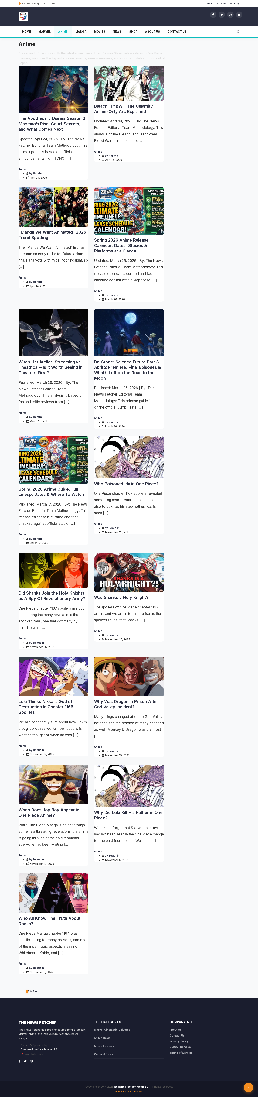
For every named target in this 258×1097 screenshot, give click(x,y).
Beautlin (114, 528)
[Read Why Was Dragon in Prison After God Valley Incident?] (129, 676)
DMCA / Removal (181, 1046)
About (209, 3)
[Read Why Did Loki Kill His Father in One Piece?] (129, 786)
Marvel (45, 31)
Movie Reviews (104, 1046)
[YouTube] (239, 14)
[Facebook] (213, 14)
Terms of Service (181, 1052)
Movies (99, 31)
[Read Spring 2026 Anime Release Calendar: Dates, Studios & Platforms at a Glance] (129, 211)
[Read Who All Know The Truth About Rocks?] (53, 893)
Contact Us (177, 31)
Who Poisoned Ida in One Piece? (126, 483)
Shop (133, 31)
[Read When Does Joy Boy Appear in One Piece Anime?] (53, 784)
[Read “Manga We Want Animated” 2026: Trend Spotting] (53, 207)
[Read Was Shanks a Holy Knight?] (129, 572)
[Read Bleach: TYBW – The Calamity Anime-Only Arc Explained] (129, 83)
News (117, 31)
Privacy (234, 3)
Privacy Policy (179, 1041)
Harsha (38, 173)
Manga (81, 31)
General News (103, 1054)
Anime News (102, 1038)
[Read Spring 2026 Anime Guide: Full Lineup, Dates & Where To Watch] (53, 460)
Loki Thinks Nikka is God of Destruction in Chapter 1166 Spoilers (46, 707)
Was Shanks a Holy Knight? (121, 597)
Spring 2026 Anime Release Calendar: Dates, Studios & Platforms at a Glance (121, 245)
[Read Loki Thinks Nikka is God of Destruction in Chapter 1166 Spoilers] (53, 676)
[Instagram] (230, 14)
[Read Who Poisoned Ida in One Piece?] (129, 457)
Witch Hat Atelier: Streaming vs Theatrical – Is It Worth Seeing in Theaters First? (51, 367)
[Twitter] (222, 14)
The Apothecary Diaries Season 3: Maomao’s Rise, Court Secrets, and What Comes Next (53, 124)
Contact (221, 3)
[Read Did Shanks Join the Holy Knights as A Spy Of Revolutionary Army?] (53, 570)
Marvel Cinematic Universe (112, 1029)
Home (26, 31)
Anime (63, 31)
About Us (152, 31)
